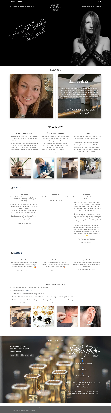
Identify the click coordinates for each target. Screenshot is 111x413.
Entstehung (86, 7)
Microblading (29, 7)
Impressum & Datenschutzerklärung (31, 379)
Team (92, 7)
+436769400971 (29, 262)
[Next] (106, 204)
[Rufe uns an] (100, 1)
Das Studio (13, 7)
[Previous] (4, 204)
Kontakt (98, 7)
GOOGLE (17, 188)
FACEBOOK (18, 222)
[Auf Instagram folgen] (98, 1)
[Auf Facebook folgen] (96, 1)
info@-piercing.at (83, 347)
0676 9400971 (82, 341)
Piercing (21, 7)
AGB (17, 379)
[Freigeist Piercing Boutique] (55, 7)
